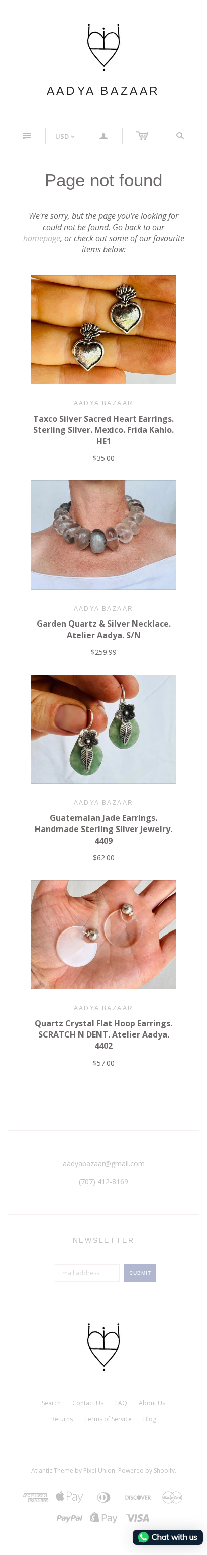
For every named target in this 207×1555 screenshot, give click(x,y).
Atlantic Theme (52, 1470)
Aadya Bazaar (103, 90)
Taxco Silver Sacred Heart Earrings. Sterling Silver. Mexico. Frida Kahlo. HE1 (103, 430)
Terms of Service (108, 1419)
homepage (41, 238)
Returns (62, 1419)
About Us (152, 1403)
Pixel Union (99, 1470)
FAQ (121, 1403)
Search (51, 1403)
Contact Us (88, 1403)
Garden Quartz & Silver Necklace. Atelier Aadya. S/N (104, 629)
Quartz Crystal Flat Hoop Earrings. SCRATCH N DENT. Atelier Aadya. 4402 (103, 1035)
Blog (149, 1419)
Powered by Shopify (146, 1470)
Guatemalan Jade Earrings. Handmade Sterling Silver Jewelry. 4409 (103, 829)
